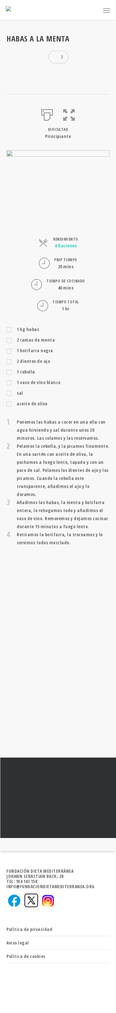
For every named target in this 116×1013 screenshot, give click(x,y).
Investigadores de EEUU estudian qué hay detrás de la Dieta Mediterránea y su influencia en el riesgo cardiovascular (58, 798)
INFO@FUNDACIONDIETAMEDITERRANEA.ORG (50, 886)
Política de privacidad (29, 929)
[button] (69, 113)
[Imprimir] (47, 113)
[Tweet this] (25, 73)
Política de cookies (25, 956)
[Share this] (14, 73)
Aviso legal (17, 943)
